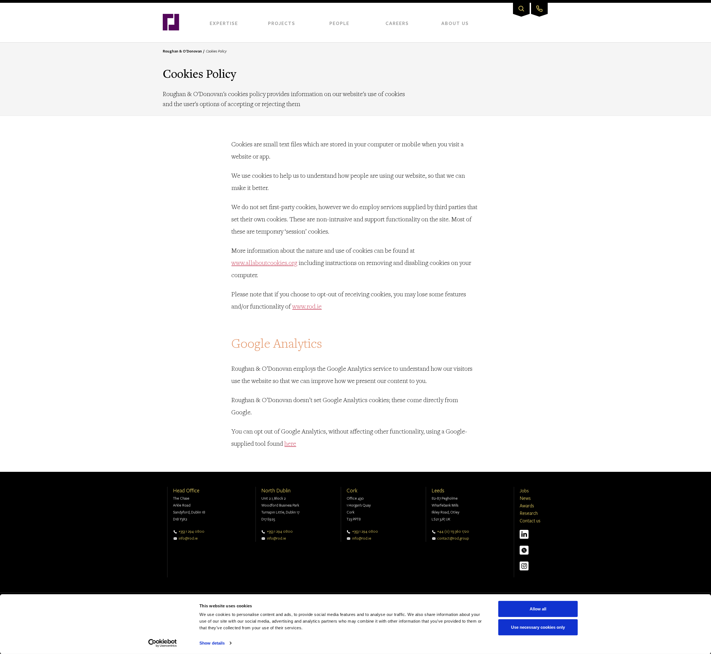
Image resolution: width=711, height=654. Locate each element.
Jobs (524, 490)
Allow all (538, 609)
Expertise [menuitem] (224, 23)
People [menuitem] (339, 23)
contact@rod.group (453, 538)
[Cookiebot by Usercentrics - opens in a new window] (162, 643)
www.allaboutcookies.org (264, 263)
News (525, 498)
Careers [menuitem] (397, 23)
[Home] (171, 5)
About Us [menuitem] (455, 23)
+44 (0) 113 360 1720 (453, 531)
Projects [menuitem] (281, 23)
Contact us (530, 520)
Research (529, 513)
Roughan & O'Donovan (182, 51)
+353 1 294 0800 (191, 531)
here (290, 443)
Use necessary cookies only (538, 627)
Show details (212, 643)
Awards (527, 505)
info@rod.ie (188, 538)
